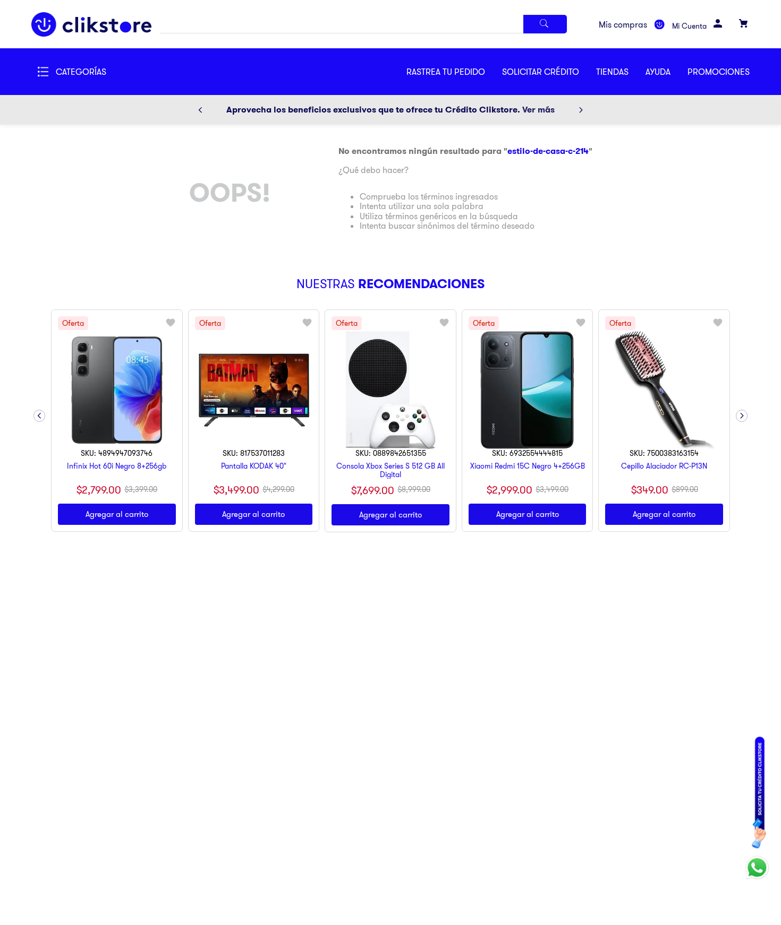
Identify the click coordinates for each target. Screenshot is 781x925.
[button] (549, 72)
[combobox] (363, 24)
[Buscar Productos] (545, 24)
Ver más (538, 109)
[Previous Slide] (200, 110)
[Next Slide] (580, 110)
